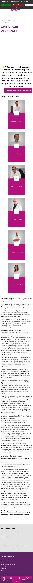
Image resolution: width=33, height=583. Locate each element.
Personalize (29, 4)
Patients (18, 532)
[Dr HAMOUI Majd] (16, 217)
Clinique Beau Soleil (8, 528)
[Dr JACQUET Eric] (16, 119)
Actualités (3, 566)
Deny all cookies (18, 4)
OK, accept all (6, 4)
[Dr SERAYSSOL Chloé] (16, 283)
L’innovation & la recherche (8, 564)
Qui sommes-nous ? (5, 560)
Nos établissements (5, 562)
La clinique (4, 532)
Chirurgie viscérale (6, 22)
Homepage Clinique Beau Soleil (8, 20)
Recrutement (4, 568)
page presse (5, 546)
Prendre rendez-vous (6, 538)
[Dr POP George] (16, 152)
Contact (3, 534)
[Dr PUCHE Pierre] (16, 184)
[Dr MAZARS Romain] (16, 250)
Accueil (3, 18)
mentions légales (12, 546)
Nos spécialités (4, 536)
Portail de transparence (22, 536)
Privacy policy (16, 7)
